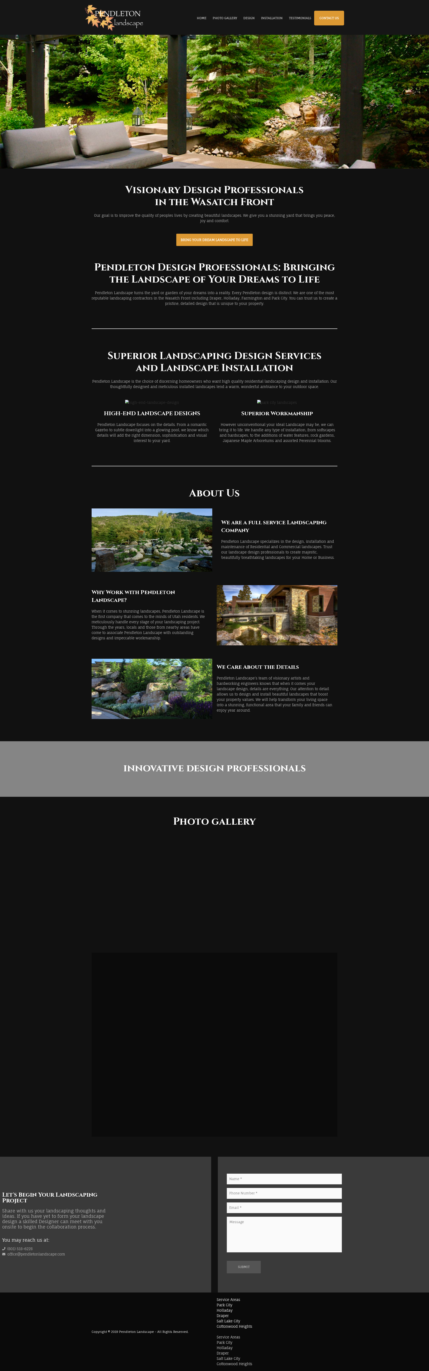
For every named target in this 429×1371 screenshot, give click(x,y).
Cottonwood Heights (234, 1326)
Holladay (225, 1310)
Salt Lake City (228, 1321)
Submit (244, 1267)
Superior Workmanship (277, 413)
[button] (95, 894)
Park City (224, 1305)
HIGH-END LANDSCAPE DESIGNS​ (152, 413)
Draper (223, 1315)
